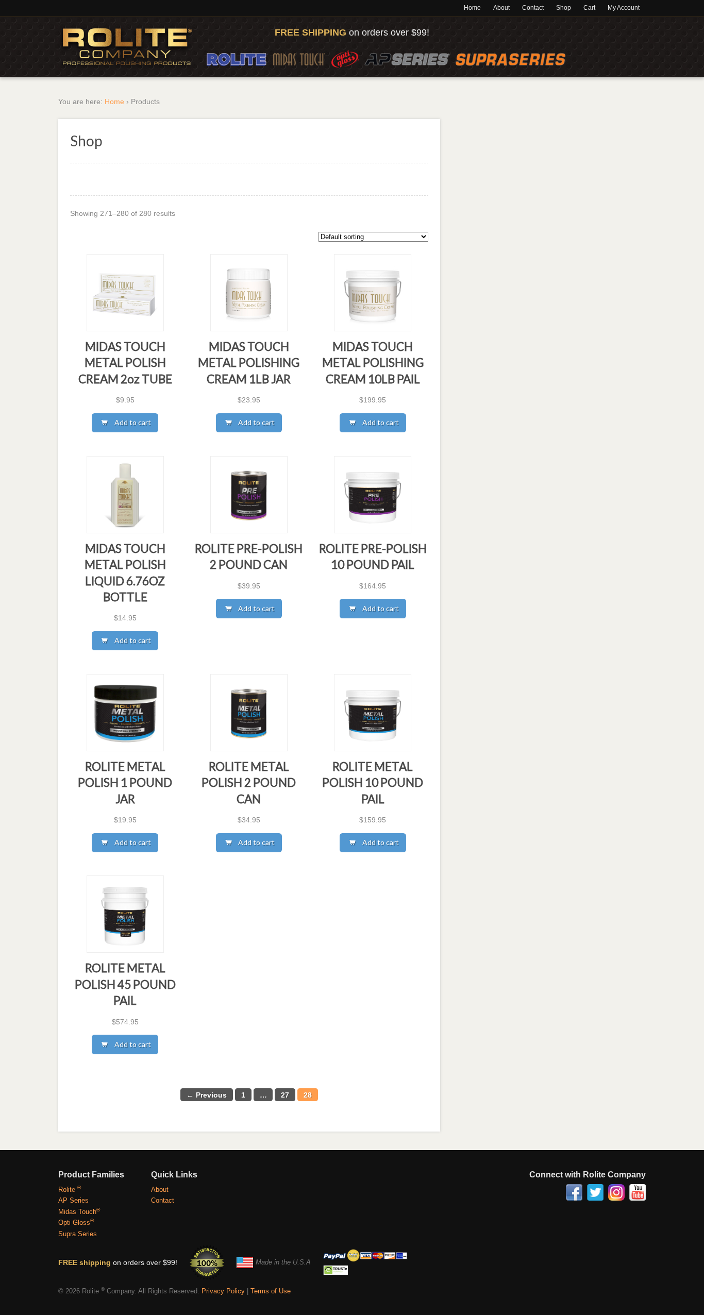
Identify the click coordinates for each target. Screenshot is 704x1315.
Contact (533, 7)
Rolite (237, 59)
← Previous (207, 1095)
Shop (563, 7)
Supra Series (77, 1234)
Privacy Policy (223, 1291)
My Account (624, 7)
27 (285, 1095)
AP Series (407, 59)
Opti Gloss (345, 59)
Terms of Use (270, 1291)
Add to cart (132, 422)
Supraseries (510, 59)
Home (472, 7)
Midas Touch (299, 59)
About (501, 7)
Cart (589, 7)
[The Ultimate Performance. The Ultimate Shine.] (127, 47)
